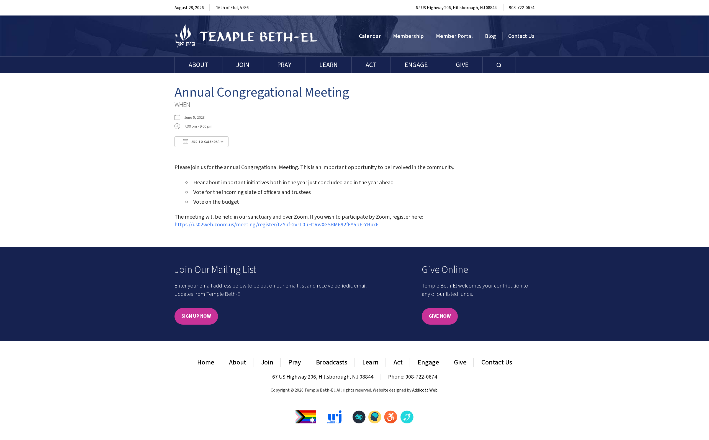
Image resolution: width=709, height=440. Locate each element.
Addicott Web (425, 390)
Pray (284, 65)
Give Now (440, 316)
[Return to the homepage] (246, 36)
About (198, 65)
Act (371, 65)
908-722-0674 (522, 8)
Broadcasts (331, 362)
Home (205, 362)
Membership (408, 36)
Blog (490, 36)
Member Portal (454, 36)
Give (462, 65)
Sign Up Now (196, 316)
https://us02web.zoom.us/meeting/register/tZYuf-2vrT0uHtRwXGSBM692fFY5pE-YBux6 (276, 225)
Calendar (370, 36)
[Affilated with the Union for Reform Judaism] (334, 416)
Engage (416, 65)
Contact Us (521, 36)
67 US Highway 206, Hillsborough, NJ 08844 (456, 8)
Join (242, 65)
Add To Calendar (205, 142)
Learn (328, 65)
